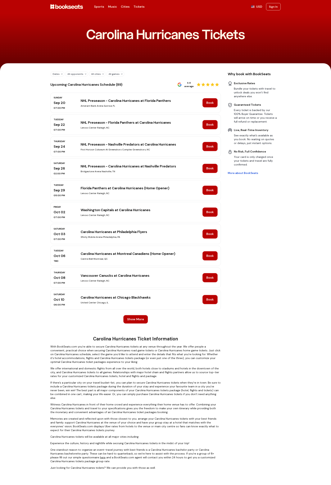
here (103, 457)
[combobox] (56, 74)
